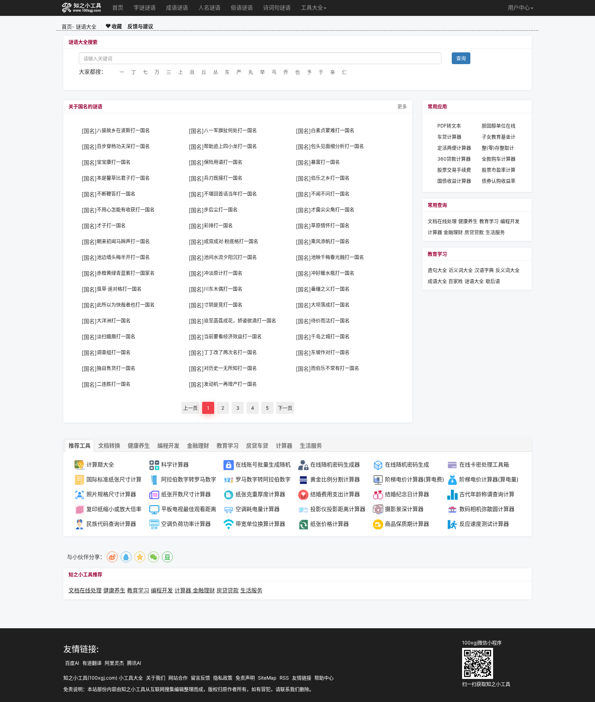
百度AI (72, 663)
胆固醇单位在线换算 (498, 126)
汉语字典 (484, 270)
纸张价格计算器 (329, 523)
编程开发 (510, 221)
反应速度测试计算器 (484, 523)
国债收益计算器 (454, 181)
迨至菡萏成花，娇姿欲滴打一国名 (240, 320)
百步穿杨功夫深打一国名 (123, 146)
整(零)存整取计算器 (498, 148)
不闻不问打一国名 (330, 193)
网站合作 (178, 678)
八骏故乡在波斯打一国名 (123, 130)
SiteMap (267, 678)
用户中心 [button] (519, 7)
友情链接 (301, 678)
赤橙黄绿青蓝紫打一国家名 (126, 273)
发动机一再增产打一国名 (230, 384)
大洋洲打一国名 (114, 320)
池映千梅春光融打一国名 (337, 257)
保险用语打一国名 (223, 162)
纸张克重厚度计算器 (260, 494)
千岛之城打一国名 (330, 336)
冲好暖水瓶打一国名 (332, 273)
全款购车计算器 (498, 159)
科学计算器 (175, 464)
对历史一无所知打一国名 (230, 368)
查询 (461, 58)
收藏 (116, 26)
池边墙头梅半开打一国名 (123, 257)
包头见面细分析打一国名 (337, 146)
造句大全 (437, 270)
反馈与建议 (140, 26)
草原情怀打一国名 (330, 225)
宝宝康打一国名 (114, 162)
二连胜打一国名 (114, 384)
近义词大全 (461, 270)
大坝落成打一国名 (330, 304)
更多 (402, 106)
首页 (117, 7)
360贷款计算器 (454, 159)
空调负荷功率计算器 (186, 523)
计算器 (435, 232)
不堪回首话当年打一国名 (230, 193)
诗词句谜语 (277, 7)
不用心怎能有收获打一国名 (126, 209)
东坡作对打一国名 (330, 352)
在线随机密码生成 (407, 464)
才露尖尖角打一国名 (332, 209)
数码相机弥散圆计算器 (486, 509)
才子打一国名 (111, 225)
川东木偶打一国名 (223, 289)
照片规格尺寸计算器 (111, 494)
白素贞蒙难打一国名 (332, 130)
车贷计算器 (449, 137)
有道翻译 (92, 663)
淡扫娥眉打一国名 (116, 336)
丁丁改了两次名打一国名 (230, 352)
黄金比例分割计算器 (335, 479)
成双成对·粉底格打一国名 (231, 241)
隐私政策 (222, 678)
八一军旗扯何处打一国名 (230, 130)
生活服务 (495, 232)
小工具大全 (131, 678)
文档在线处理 (442, 221)
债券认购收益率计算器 (498, 181)
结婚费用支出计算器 (335, 494)
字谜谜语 (145, 7)
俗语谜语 (242, 7)
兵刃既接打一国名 (223, 178)
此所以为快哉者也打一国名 (126, 304)
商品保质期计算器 (407, 523)
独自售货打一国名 (116, 368)
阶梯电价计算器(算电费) (414, 479)
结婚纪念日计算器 (407, 494)
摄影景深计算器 (404, 509)
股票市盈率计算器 (498, 170)
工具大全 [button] (312, 7)
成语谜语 (177, 7)
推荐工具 (80, 445)
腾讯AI (134, 663)
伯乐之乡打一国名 (330, 178)
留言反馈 (200, 678)
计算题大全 (100, 464)
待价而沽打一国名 (330, 320)
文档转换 (109, 445)
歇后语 (493, 281)
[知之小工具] (81, 8)
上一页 (190, 408)
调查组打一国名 (114, 352)
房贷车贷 (257, 445)
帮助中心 (324, 678)
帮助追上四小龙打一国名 (230, 146)
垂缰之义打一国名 (330, 289)
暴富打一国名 (325, 162)
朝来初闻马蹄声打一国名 (123, 241)
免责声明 (245, 678)
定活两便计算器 (454, 148)
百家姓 (455, 281)
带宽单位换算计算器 (260, 523)
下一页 (285, 408)
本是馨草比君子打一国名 (123, 178)
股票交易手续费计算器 (454, 170)
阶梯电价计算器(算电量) (489, 479)
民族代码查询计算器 (111, 523)
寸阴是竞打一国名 (223, 304)
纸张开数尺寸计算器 (186, 494)
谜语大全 (86, 26)
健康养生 (468, 221)
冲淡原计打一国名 (223, 273)
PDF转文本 (449, 126)
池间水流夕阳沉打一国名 (230, 257)
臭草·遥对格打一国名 (119, 289)
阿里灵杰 (114, 663)
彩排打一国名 (218, 225)
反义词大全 (507, 270)
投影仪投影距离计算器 (337, 509)
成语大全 (438, 281)
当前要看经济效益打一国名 (233, 336)
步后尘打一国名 (221, 209)
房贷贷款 (474, 232)
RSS (284, 678)
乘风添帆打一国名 (330, 241)
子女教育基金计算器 (498, 137)
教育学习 (489, 221)
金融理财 (453, 232)
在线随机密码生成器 (335, 464)
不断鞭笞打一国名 (116, 193)
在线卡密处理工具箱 (484, 464)
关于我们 (155, 678)
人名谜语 (209, 7)
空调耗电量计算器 (258, 509)
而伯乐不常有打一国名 (335, 368)
